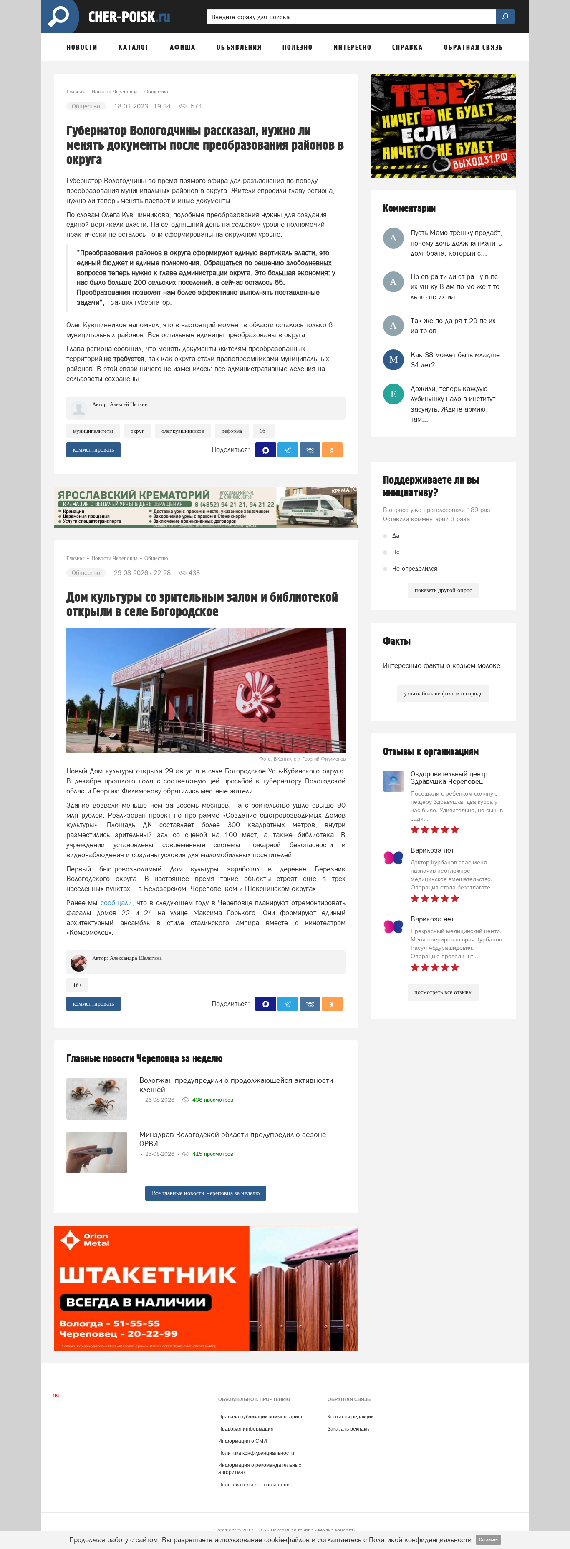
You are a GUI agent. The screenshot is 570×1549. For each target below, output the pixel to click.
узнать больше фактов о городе (443, 693)
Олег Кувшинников (182, 431)
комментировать (93, 450)
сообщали (116, 903)
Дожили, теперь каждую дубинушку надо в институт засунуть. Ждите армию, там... (453, 403)
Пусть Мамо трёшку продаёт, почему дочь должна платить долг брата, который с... (456, 242)
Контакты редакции (351, 1417)
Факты (397, 641)
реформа (232, 431)
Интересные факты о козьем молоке (441, 665)
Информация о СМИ (242, 1441)
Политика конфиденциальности (256, 1453)
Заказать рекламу (349, 1429)
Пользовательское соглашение (255, 1485)
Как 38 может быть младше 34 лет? (455, 360)
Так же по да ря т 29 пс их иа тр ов (453, 325)
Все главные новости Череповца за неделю (206, 1193)
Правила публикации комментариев (260, 1417)
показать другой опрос (443, 590)
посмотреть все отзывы (443, 992)
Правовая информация (246, 1429)
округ (137, 431)
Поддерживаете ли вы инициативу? (431, 486)
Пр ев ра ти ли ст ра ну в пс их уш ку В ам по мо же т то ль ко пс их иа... (455, 286)
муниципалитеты (93, 431)
